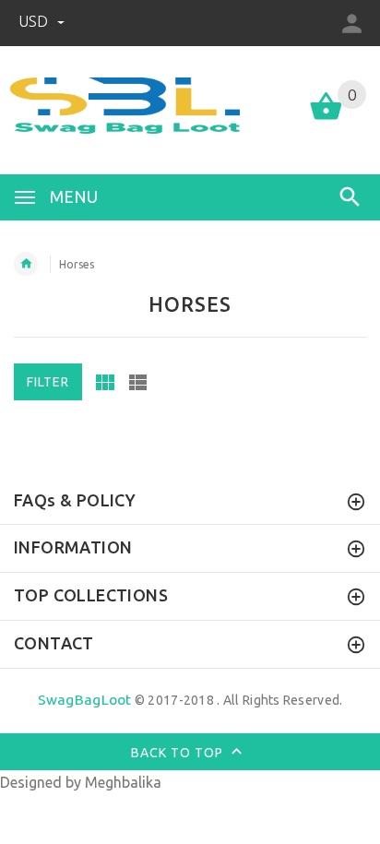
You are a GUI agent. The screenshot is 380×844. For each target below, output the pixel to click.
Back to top (179, 751)
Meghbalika (123, 782)
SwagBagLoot (85, 699)
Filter (48, 381)
